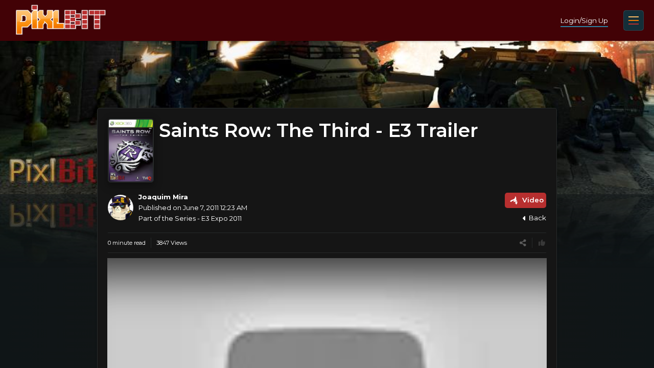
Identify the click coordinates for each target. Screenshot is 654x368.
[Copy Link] (523, 243)
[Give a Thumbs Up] (542, 243)
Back (537, 218)
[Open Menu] (633, 20)
